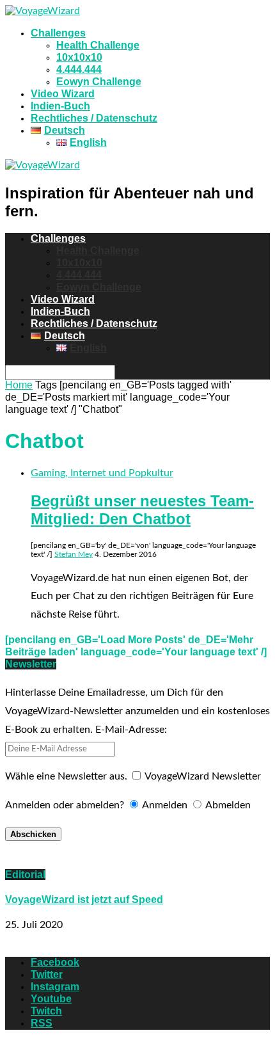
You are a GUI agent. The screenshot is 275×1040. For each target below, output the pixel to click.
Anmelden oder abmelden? (64, 805)
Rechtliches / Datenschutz (94, 118)
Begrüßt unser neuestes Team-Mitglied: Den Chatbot (142, 509)
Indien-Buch (60, 105)
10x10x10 (79, 57)
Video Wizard (63, 93)
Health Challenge (97, 45)
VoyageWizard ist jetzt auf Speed (84, 899)
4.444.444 (79, 69)
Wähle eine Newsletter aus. (66, 776)
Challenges (58, 33)
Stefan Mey (73, 554)
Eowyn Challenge (98, 81)
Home (19, 385)
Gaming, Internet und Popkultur (102, 473)
